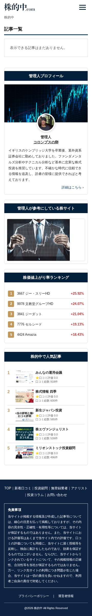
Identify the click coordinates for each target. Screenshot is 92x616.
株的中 (9, 17)
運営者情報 (66, 596)
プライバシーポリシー (33, 596)
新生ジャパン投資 (49, 410)
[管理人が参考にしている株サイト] (46, 240)
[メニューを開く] (82, 7)
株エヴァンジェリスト (52, 429)
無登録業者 (59, 488)
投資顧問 (41, 488)
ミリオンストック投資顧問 (55, 448)
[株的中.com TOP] (19, 7)
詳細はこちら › (73, 187)
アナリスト (79, 488)
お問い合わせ (57, 495)
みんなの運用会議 (49, 372)
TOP (7, 488)
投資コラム (35, 495)
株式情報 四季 (46, 391)
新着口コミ (23, 488)
